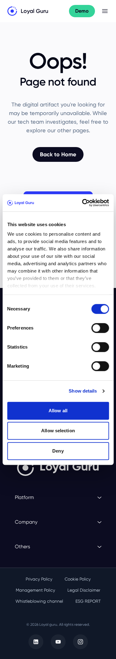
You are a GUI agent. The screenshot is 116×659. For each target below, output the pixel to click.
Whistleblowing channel (39, 601)
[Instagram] (80, 641)
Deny (57, 450)
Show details (83, 390)
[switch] (100, 328)
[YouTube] (58, 641)
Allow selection (58, 430)
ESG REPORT (88, 601)
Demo (82, 11)
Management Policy (35, 590)
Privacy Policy (39, 579)
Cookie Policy (78, 579)
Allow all (58, 410)
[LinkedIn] (35, 641)
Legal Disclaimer (83, 590)
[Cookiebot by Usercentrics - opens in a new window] (82, 203)
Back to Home (58, 154)
